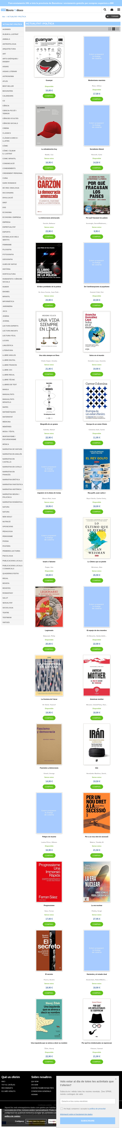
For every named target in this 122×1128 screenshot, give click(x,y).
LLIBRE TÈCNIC (9, 380)
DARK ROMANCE (9, 183)
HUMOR (6, 287)
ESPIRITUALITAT (9, 227)
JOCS (5, 311)
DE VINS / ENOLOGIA (11, 188)
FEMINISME (7, 245)
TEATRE (6, 612)
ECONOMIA (7, 212)
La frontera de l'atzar (49, 699)
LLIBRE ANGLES (9, 355)
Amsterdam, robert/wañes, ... (97, 980)
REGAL (5, 578)
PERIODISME (8, 536)
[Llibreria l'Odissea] (12, 9)
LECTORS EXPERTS (10, 326)
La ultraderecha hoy (49, 149)
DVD (4, 207)
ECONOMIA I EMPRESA (12, 217)
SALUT (5, 598)
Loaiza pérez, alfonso (49, 842)
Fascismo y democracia (49, 768)
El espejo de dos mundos (97, 630)
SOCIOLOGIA (8, 608)
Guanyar (49, 80)
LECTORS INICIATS (10, 331)
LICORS (6, 340)
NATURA (6, 507)
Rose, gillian (96, 86)
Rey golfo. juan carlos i (97, 493)
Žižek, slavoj (49, 1048)
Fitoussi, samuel (97, 1048)
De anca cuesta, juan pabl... (49, 292)
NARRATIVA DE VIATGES (12, 449)
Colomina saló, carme (97, 429)
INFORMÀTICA (8, 301)
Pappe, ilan (49, 567)
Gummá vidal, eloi (97, 292)
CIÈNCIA (6, 106)
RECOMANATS (7, 1088)
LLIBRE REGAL (9, 375)
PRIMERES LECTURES (11, 551)
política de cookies (12, 1116)
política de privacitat (97, 1109)
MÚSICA (6, 444)
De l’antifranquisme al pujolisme (96, 286)
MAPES (5, 407)
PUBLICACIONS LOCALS (12, 561)
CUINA (5, 178)
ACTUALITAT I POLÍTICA (12, 24)
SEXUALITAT (7, 603)
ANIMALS (6, 39)
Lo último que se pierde (96, 562)
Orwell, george (49, 773)
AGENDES (7, 29)
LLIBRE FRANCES (10, 365)
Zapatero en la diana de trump (49, 493)
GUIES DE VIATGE (10, 264)
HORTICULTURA (9, 274)
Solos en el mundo (96, 355)
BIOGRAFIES (8, 91)
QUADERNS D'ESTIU (11, 573)
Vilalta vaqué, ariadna (49, 361)
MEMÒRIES (7, 427)
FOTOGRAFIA (8, 254)
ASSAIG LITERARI (10, 71)
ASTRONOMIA (8, 76)
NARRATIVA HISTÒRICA (12, 489)
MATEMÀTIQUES (9, 412)
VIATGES (6, 622)
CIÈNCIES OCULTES (10, 118)
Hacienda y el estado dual (97, 974)
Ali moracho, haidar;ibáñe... (97, 636)
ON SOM (34, 1085)
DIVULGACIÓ (8, 198)
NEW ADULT (7, 517)
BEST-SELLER (8, 86)
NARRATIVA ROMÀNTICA (12, 502)
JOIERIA (6, 316)
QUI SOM (34, 1081)
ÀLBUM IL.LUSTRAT (10, 34)
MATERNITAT (8, 417)
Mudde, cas (49, 154)
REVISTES (6, 588)
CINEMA (6, 128)
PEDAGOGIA (8, 531)
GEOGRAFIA (8, 259)
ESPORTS (6, 232)
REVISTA (6, 583)
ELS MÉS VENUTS (8, 1091)
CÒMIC (5, 146)
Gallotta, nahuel (49, 429)
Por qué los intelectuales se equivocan (97, 1043)
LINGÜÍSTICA (8, 345)
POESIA (6, 541)
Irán (96, 768)
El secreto (49, 974)
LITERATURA (8, 350)
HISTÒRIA (6, 269)
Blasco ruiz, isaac (49, 498)
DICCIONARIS (8, 193)
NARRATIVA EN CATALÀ (12, 467)
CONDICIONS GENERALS (41, 1091)
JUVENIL (6, 321)
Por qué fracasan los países (97, 218)
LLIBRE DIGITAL (9, 360)
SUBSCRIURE (87, 1121)
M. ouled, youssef (49, 705)
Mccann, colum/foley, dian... (96, 705)
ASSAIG (6, 66)
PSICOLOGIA (8, 556)
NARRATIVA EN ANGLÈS (12, 454)
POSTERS (6, 546)
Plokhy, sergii (97, 911)
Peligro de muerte (49, 837)
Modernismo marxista (96, 80)
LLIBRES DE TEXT (10, 384)
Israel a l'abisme (49, 562)
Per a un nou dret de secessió (96, 837)
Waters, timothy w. (97, 842)
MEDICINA (7, 422)
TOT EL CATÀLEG (8, 1085)
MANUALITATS (8, 394)
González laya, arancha (97, 361)
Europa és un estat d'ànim (96, 424)
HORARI (34, 1094)
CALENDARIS (8, 96)
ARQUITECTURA (9, 49)
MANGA (6, 389)
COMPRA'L (49, 96)
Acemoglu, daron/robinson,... (97, 223)
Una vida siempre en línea (49, 355)
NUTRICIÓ (7, 522)
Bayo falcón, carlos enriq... (97, 498)
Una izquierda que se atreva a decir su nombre (49, 1043)
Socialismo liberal (97, 149)
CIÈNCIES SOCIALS (10, 123)
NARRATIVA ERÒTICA (11, 479)
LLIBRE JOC (7, 370)
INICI (3, 1081)
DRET (5, 202)
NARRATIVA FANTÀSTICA (13, 484)
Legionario (49, 630)
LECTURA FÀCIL (9, 336)
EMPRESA (6, 222)
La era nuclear (96, 905)
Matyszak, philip (49, 636)
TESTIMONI (7, 617)
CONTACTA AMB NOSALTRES (42, 1088)
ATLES (5, 81)
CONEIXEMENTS (9, 168)
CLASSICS (7, 133)
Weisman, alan (96, 567)
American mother (97, 699)
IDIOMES (6, 292)
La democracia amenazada (49, 218)
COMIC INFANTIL (9, 158)
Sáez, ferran (49, 911)
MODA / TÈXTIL (9, 431)
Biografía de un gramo (49, 424)
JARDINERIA (7, 306)
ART (4, 54)
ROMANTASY (8, 593)
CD (4, 101)
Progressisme (49, 905)
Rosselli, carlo (96, 154)
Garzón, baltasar (49, 223)
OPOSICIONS (8, 526)
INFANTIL (6, 296)
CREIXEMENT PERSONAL (13, 173)
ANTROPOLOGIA (9, 44)
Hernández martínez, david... (96, 773)
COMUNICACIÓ (9, 163)
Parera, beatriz (49, 980)
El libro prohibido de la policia (49, 286)
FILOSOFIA (7, 249)
